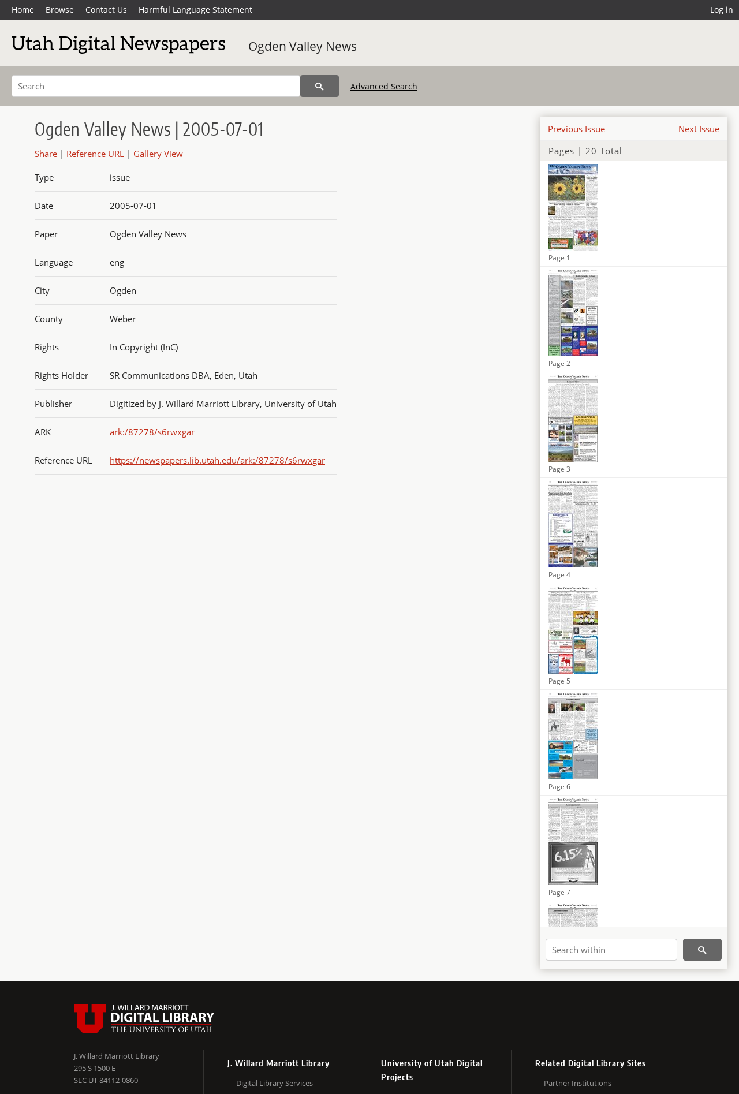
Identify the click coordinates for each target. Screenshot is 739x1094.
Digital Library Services (274, 1083)
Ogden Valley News (302, 46)
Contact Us (106, 9)
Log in (721, 9)
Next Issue (698, 129)
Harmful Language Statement (195, 9)
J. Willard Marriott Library (116, 1056)
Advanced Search (383, 86)
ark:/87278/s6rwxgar (152, 432)
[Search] (319, 86)
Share (46, 153)
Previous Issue (576, 129)
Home (23, 9)
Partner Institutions (577, 1083)
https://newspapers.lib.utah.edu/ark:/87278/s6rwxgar (217, 460)
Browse (60, 9)
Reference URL (95, 153)
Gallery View (158, 153)
